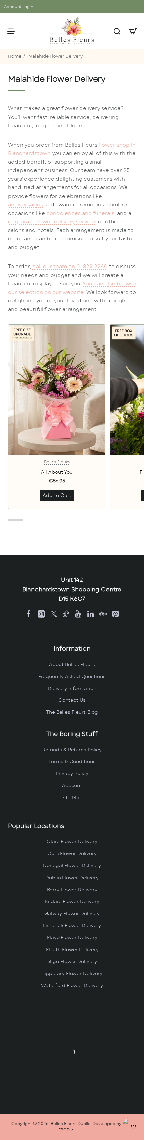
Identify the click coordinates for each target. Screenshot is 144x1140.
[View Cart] (133, 31)
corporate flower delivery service (51, 221)
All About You (57, 472)
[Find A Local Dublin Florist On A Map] (72, 1052)
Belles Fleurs (57, 462)
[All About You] (56, 390)
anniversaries (25, 204)
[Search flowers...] (117, 31)
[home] (14, 57)
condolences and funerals (80, 213)
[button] (57, 495)
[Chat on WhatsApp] (131, 1127)
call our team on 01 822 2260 (69, 266)
